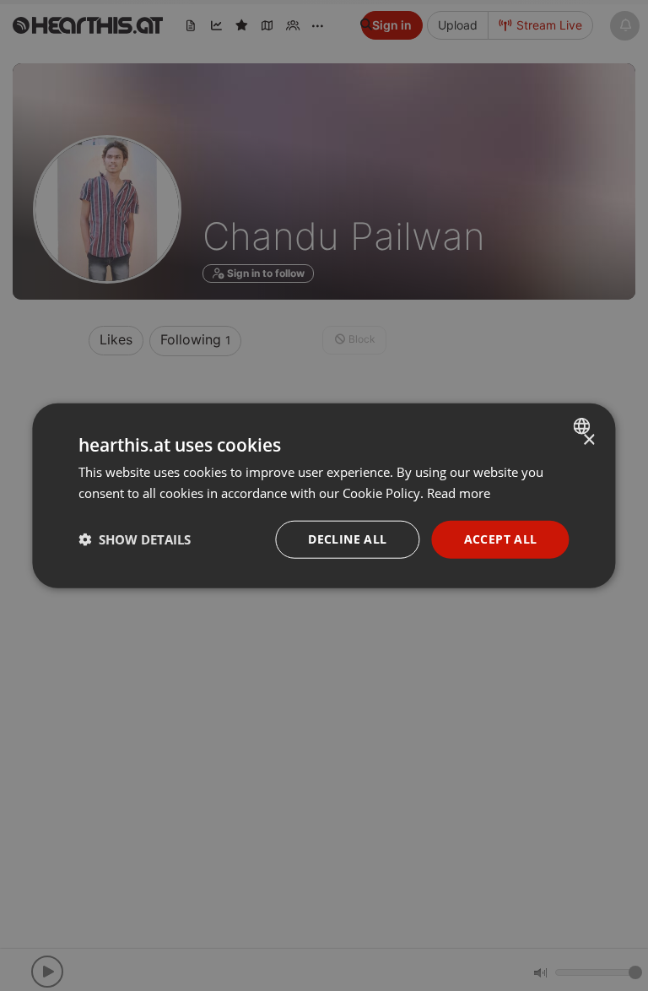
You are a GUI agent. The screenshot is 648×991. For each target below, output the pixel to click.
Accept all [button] (500, 539)
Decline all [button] (347, 539)
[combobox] (584, 426)
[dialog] (323, 495)
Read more (458, 493)
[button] (134, 539)
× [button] (588, 440)
